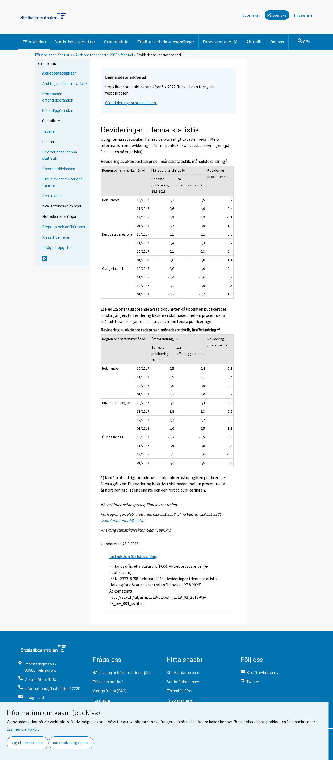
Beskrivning (52, 195)
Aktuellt (254, 41)
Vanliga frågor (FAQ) (109, 690)
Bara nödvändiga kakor (71, 742)
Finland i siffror (179, 690)
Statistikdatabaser (182, 681)
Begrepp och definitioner (63, 226)
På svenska (276, 15)
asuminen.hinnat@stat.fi (122, 520)
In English (303, 15)
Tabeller (49, 131)
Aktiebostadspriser (90, 54)
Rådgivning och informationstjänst (123, 672)
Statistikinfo (116, 41)
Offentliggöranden (57, 110)
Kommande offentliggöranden (57, 96)
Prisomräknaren (180, 699)
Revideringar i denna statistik (59, 154)
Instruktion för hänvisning (132, 556)
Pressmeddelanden (58, 168)
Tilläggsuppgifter (57, 247)
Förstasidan (34, 41)
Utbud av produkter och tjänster (62, 181)
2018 (113, 54)
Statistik (65, 54)
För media (101, 699)
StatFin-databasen (182, 672)
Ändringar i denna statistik (65, 83)
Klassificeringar (55, 236)
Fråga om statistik (109, 681)
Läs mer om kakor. (23, 729)
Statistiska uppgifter (74, 41)
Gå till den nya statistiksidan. (131, 102)
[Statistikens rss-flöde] (65, 260)
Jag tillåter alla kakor (27, 742)
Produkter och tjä (220, 41)
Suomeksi (251, 15)
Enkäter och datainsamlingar (165, 41)
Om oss (277, 41)
